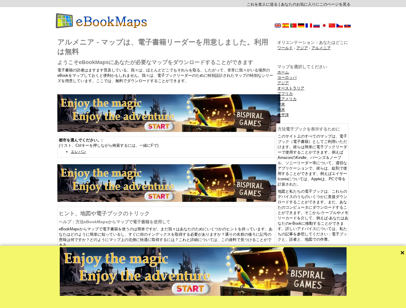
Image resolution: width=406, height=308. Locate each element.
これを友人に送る (262, 4)
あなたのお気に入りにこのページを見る (315, 4)
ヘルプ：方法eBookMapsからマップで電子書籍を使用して (114, 221)
